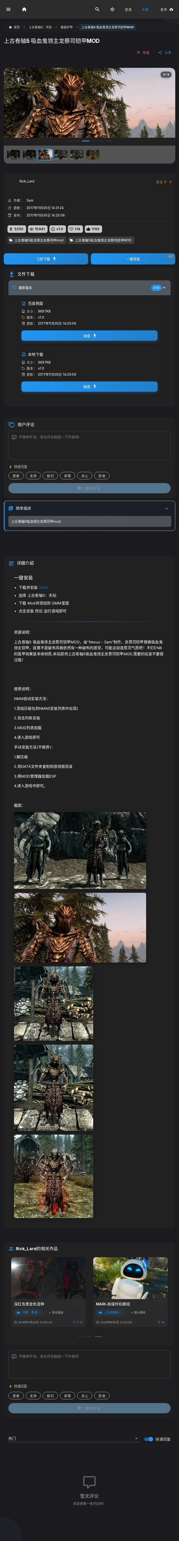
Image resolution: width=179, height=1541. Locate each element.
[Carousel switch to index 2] (89, 1336)
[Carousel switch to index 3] (98, 1336)
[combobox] (73, 1436)
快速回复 (163, 1439)
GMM (43, 587)
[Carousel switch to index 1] (80, 1336)
